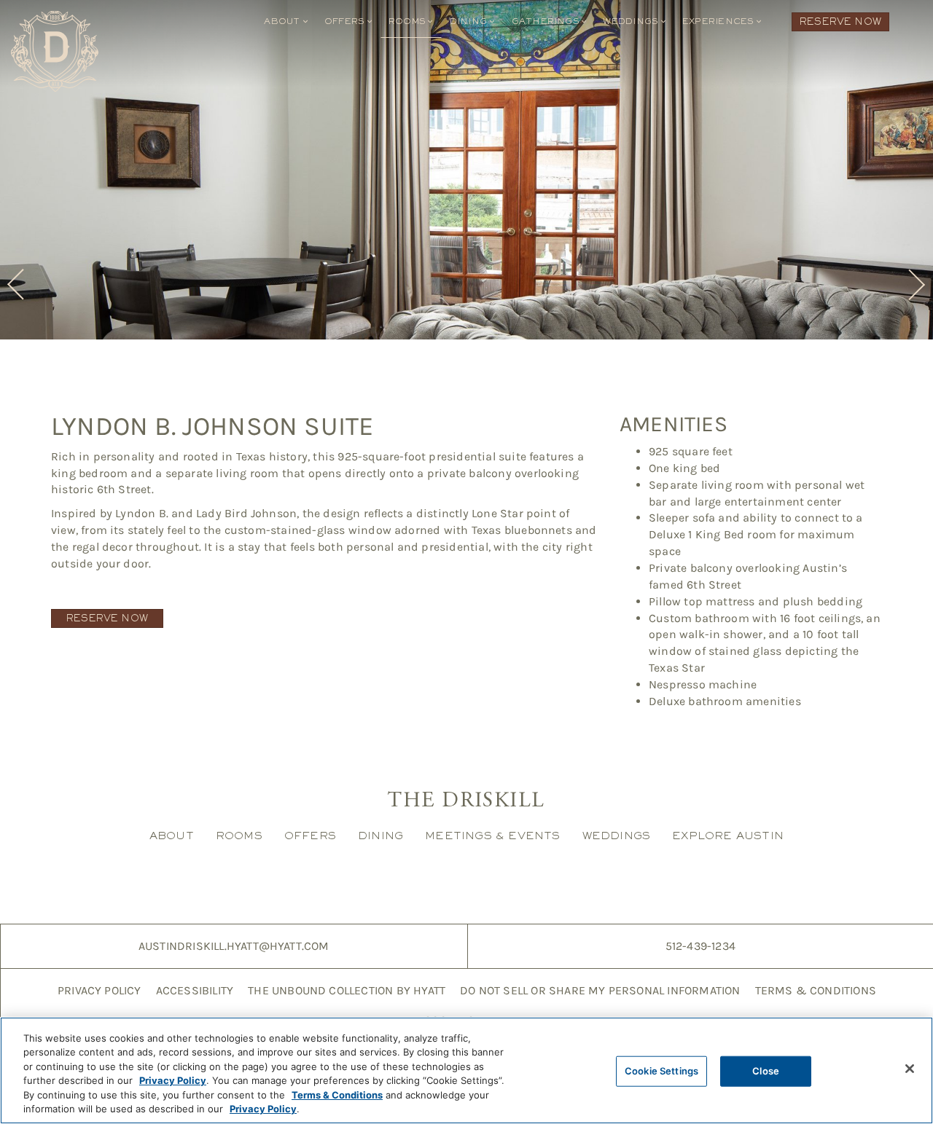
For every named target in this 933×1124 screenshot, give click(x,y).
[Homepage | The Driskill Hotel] (54, 51)
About (283, 21)
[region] (466, 1070)
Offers (345, 21)
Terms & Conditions (815, 990)
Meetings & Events (492, 835)
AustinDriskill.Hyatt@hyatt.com (233, 946)
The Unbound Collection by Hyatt (346, 990)
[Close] (910, 1069)
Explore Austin (728, 835)
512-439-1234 (700, 946)
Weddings (631, 21)
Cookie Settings (661, 1071)
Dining (470, 21)
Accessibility (195, 990)
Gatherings (547, 21)
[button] (18, 285)
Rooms (408, 21)
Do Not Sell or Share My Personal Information (600, 990)
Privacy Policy (99, 990)
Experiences (719, 21)
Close (765, 1071)
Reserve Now (840, 21)
